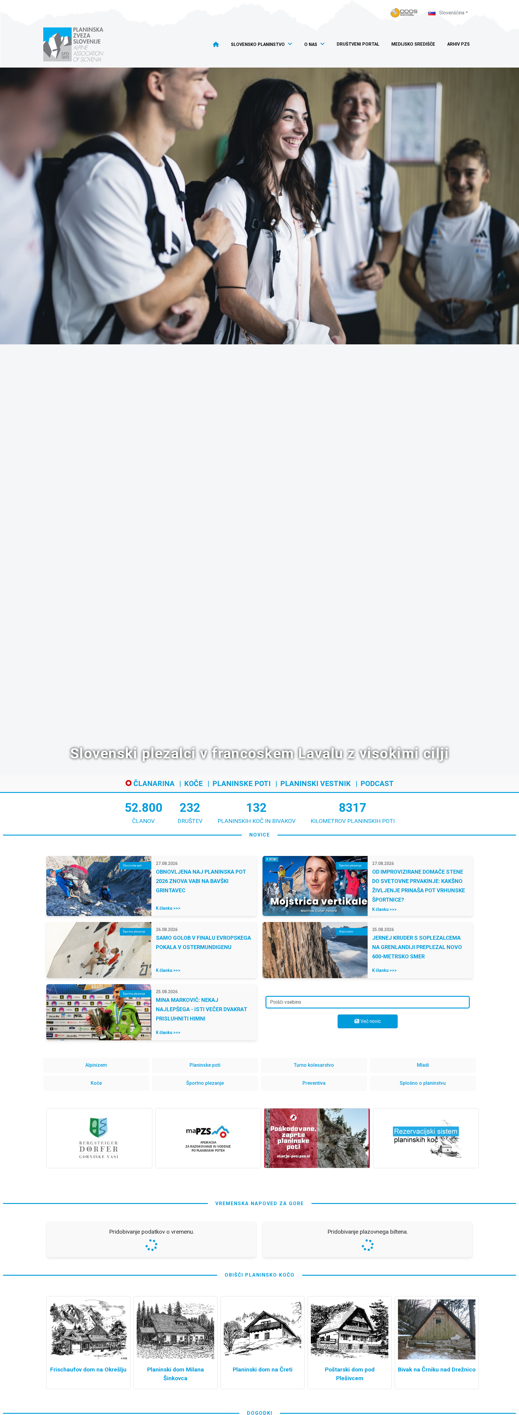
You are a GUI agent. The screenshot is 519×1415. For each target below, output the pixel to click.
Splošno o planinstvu (423, 1083)
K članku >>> (168, 908)
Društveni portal (358, 44)
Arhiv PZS (458, 44)
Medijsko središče (413, 44)
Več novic (370, 1021)
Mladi (423, 1065)
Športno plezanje (205, 1083)
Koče (193, 783)
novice (259, 835)
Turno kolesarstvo (314, 1065)
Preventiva (314, 1083)
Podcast (377, 783)
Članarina (153, 783)
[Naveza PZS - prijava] (403, 12)
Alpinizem (96, 1065)
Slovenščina (451, 13)
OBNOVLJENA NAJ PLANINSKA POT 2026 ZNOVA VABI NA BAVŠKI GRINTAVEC (201, 881)
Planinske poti (241, 783)
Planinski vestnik (315, 783)
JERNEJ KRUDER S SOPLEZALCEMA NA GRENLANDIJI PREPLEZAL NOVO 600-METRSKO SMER (417, 947)
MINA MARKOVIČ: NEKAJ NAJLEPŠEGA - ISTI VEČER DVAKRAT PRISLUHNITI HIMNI (201, 1009)
